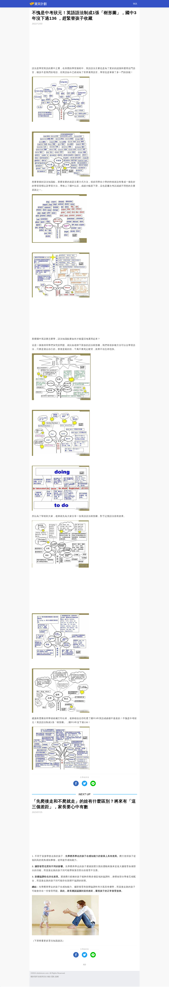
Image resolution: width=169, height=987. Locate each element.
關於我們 (34, 977)
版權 (57, 977)
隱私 (53, 977)
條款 (49, 977)
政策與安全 (42, 977)
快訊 (135, 4)
